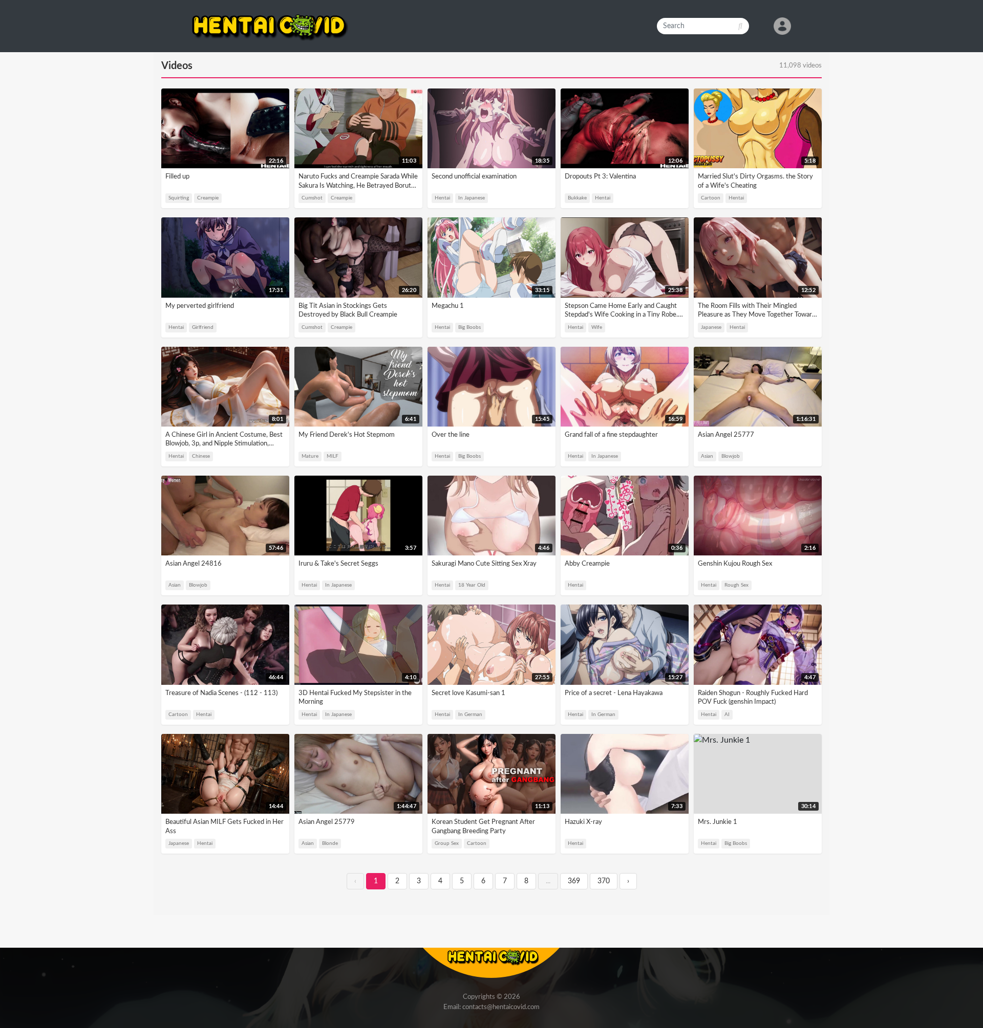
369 (574, 881)
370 (603, 881)
